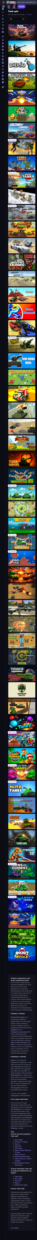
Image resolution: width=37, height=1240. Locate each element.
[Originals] (3, 25)
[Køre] (3, 56)
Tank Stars (18, 1148)
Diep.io (13, 1060)
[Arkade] (3, 39)
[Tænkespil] (3, 79)
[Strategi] (3, 75)
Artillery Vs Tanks (21, 1142)
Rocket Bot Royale (18, 1017)
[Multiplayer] (3, 28)
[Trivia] (3, 82)
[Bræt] (3, 43)
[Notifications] (14, 6)
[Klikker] (3, 53)
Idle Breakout (16, 1109)
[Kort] (3, 59)
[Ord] (3, 62)
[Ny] (3, 15)
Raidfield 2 (15, 1030)
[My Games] (9, 6)
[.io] (3, 49)
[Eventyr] (3, 46)
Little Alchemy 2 (26, 1115)
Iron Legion (19, 1140)
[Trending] (3, 18)
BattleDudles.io (17, 1075)
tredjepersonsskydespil (19, 1032)
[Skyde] (3, 69)
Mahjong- (14, 1128)
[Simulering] (3, 66)
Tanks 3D (18, 1146)
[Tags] (3, 87)
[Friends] (3, 6)
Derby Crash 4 (20, 1154)
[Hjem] (3, 9)
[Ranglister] (3, 31)
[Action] (3, 36)
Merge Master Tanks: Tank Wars (22, 1164)
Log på (21, 6)
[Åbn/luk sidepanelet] (3, 2)
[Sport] (3, 72)
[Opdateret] (3, 22)
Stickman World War (22, 1157)
